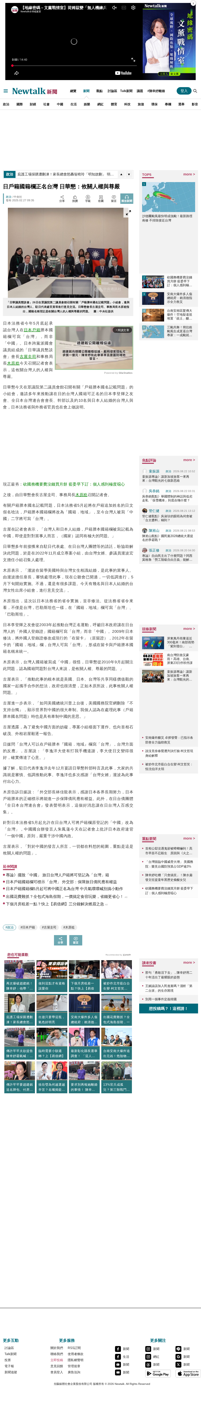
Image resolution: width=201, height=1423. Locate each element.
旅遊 (141, 104)
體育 (114, 104)
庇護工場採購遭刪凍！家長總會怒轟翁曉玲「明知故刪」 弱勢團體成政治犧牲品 (19, 1020)
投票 (8, 1360)
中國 (60, 104)
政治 (6, 104)
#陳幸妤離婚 (156, 91)
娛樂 (87, 104)
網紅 (100, 104)
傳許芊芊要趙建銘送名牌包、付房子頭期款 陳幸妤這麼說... (19, 1087)
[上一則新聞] (121, 174)
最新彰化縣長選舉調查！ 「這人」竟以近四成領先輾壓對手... (84, 1054)
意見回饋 (56, 1366)
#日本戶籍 (28, 927)
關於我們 (56, 1348)
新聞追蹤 (11, 1372)
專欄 (168, 104)
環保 (154, 104)
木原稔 (13, 363)
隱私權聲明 (75, 1360)
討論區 (112, 91)
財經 (33, 104)
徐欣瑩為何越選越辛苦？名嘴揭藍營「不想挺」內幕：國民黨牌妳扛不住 (51, 1087)
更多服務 (67, 1340)
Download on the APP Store (188, 1373)
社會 (46, 104)
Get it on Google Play (158, 1373)
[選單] (5, 91)
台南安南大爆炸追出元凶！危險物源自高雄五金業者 (116, 1054)
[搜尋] (195, 91)
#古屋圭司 (49, 927)
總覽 (73, 91)
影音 (195, 104)
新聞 (86, 91)
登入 (184, 91)
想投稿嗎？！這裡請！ (168, 1008)
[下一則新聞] (128, 174)
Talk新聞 (126, 91)
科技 (127, 104)
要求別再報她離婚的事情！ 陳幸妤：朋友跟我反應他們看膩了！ (84, 1087)
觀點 (99, 91)
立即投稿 (56, 1360)
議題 (140, 91)
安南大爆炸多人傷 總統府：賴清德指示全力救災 (84, 1020)
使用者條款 (75, 1354)
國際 (19, 104)
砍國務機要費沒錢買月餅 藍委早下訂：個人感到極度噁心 (74, 484)
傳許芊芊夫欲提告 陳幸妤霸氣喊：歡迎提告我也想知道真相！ (19, 1054)
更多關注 (158, 1340)
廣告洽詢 (74, 1372)
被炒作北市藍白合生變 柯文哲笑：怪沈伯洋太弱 (116, 986)
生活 (73, 104)
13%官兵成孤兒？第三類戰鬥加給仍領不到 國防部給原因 (116, 1087)
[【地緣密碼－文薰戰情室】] (169, 41)
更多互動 (11, 1340)
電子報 (9, 1366)
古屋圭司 (28, 356)
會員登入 (56, 1372)
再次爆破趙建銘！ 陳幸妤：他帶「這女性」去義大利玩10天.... (19, 986)
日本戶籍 (32, 330)
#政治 (9, 927)
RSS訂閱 (74, 1348)
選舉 (181, 104)
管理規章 (74, 1366)
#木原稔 (69, 927)
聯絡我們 (56, 1354)
